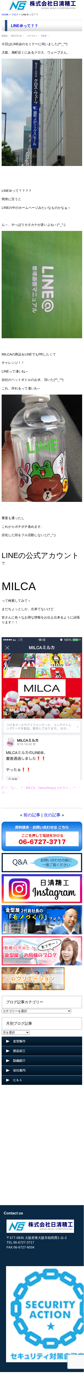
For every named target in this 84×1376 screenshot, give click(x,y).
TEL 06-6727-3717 (20, 1242)
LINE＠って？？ (24, 26)
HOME (5, 14)
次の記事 (52, 815)
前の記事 (32, 815)
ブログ (14, 14)
